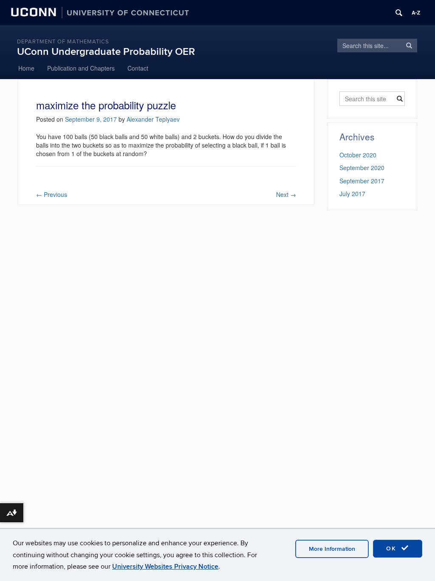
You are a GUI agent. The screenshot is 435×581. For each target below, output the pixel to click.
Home (26, 68)
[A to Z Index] (416, 13)
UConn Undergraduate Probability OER (106, 52)
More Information (332, 549)
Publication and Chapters (81, 68)
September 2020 (361, 167)
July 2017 (352, 193)
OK (392, 548)
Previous (51, 194)
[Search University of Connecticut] (399, 13)
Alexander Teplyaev (153, 119)
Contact (137, 68)
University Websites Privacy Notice (165, 566)
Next (286, 194)
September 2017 (361, 181)
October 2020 (357, 155)
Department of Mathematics (63, 41)
